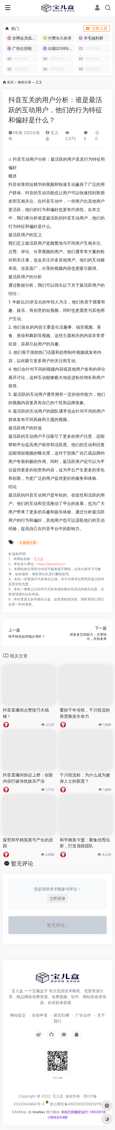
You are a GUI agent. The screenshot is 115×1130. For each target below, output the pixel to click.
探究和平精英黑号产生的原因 (28, 842)
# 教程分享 (28, 543)
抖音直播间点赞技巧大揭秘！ (26, 713)
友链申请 (39, 1015)
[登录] (97, 8)
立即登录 (57, 898)
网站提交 (18, 1015)
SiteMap (19, 1112)
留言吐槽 (61, 1015)
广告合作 (83, 1015)
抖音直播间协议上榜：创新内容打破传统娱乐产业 (28, 777)
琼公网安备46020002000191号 (75, 1104)
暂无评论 (22, 863)
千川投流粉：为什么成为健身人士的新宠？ (85, 777)
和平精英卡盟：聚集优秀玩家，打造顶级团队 (85, 842)
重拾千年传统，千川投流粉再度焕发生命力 (85, 713)
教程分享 (24, 82)
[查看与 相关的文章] (10, 159)
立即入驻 (99, 28)
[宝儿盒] (57, 8)
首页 (10, 82)
